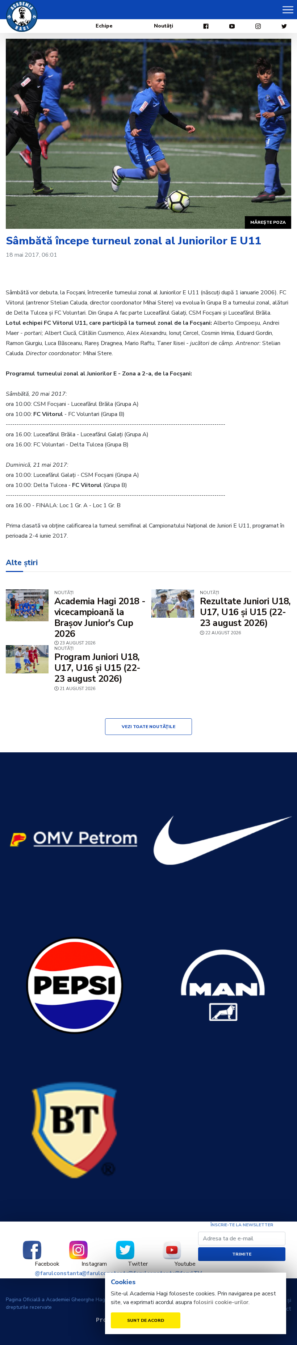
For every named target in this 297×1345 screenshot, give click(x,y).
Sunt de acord (145, 1320)
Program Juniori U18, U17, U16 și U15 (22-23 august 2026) (97, 668)
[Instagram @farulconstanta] (78, 1250)
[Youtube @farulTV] (171, 1250)
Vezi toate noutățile (148, 727)
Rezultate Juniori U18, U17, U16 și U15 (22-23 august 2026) (245, 612)
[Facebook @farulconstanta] (32, 1250)
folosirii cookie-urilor (220, 1302)
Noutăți (163, 25)
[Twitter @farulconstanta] (125, 1250)
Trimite (241, 1254)
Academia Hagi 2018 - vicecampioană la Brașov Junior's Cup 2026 (100, 617)
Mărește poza (268, 222)
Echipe (104, 25)
